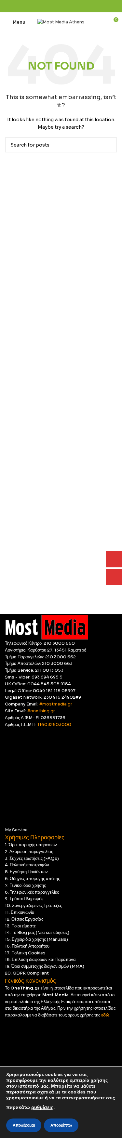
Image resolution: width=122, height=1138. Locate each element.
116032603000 (54, 724)
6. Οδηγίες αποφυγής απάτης (32, 878)
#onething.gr (41, 711)
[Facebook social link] (46, 6)
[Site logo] (61, 21)
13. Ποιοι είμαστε (20, 926)
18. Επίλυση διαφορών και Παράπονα (40, 959)
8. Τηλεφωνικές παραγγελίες (32, 892)
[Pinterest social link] (61, 6)
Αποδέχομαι (24, 1125)
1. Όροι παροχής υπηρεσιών (31, 844)
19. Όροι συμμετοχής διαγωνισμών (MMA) (44, 966)
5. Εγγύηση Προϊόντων (26, 871)
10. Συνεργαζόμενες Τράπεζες (33, 905)
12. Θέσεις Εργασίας (24, 919)
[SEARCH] (109, 144)
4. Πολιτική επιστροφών (27, 865)
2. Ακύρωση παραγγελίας (29, 851)
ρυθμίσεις (42, 1107)
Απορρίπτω (61, 1125)
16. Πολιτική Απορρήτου (27, 946)
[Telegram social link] (76, 6)
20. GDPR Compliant (27, 973)
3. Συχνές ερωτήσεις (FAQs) (32, 858)
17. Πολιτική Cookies (25, 953)
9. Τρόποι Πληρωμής (24, 898)
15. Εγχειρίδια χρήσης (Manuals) (36, 939)
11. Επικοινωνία (19, 912)
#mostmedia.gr (55, 704)
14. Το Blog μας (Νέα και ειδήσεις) (37, 932)
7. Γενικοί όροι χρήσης (25, 885)
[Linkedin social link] (68, 6)
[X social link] (53, 6)
